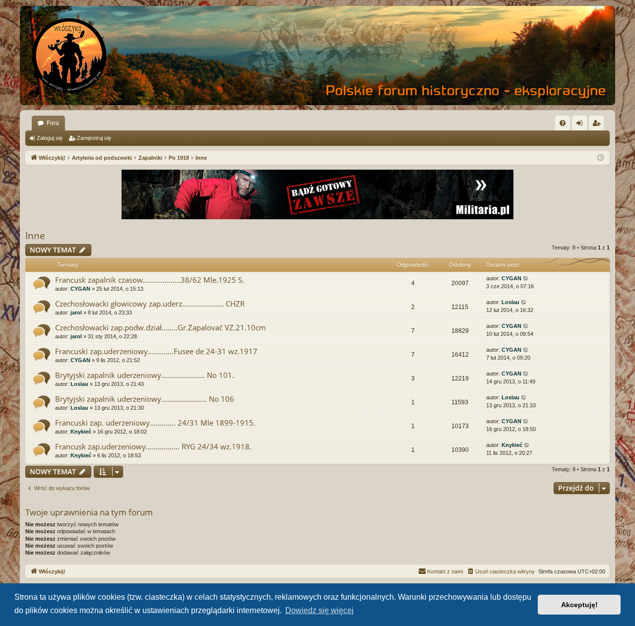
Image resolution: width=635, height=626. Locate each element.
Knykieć (80, 432)
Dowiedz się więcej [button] (319, 610)
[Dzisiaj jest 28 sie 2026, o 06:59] (600, 158)
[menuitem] (562, 123)
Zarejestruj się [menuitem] (598, 125)
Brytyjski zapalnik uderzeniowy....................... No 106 (144, 399)
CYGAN (80, 289)
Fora (53, 123)
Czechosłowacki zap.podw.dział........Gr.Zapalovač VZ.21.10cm (160, 327)
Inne (35, 235)
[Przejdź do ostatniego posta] (526, 278)
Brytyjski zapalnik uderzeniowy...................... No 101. (144, 375)
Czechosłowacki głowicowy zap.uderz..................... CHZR (150, 304)
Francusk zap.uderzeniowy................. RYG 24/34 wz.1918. (153, 446)
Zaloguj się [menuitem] (581, 125)
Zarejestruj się (94, 138)
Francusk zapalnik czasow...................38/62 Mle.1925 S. (149, 280)
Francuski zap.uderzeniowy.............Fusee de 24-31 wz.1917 (156, 351)
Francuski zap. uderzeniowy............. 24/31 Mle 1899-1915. (155, 423)
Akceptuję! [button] (579, 605)
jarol (76, 312)
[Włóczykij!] (69, 55)
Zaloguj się (50, 138)
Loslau (510, 302)
